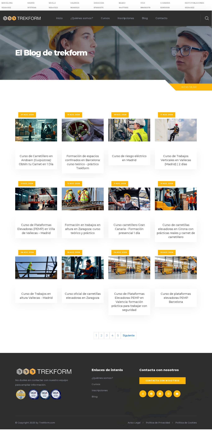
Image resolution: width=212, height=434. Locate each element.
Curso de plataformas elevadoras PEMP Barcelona (176, 298)
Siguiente (129, 335)
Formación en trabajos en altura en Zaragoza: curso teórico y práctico (83, 229)
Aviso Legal (134, 422)
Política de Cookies (186, 422)
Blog (145, 18)
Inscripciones (125, 18)
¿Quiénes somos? (81, 18)
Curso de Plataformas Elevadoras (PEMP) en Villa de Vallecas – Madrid (36, 229)
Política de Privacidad (158, 422)
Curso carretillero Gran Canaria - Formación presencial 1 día (129, 229)
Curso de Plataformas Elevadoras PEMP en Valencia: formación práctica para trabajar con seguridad (129, 302)
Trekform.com (47, 422)
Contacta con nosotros (162, 380)
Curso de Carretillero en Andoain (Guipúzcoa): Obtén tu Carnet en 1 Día (36, 160)
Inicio (59, 18)
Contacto (161, 18)
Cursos (105, 18)
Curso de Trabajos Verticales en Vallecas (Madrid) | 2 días (176, 160)
